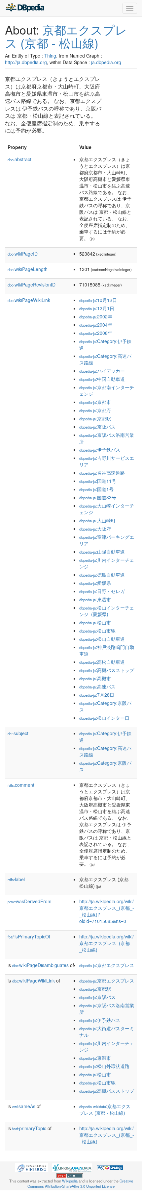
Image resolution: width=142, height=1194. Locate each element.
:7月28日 (96, 694)
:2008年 (95, 333)
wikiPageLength (28, 269)
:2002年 (95, 316)
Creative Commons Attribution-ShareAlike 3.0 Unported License (80, 1183)
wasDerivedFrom (30, 901)
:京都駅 (95, 418)
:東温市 (95, 599)
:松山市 (95, 622)
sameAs (23, 1106)
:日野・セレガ (102, 591)
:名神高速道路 (102, 472)
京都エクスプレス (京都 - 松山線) (66, 36)
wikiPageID (23, 253)
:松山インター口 (104, 717)
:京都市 (95, 402)
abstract (19, 159)
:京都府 (95, 410)
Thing (50, 55)
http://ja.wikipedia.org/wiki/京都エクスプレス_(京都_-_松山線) (106, 943)
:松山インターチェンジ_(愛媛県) (106, 610)
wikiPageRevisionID (31, 284)
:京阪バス (97, 426)
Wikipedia (70, 1180)
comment (21, 785)
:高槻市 (95, 678)
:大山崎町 (97, 520)
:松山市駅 (97, 630)
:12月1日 (96, 308)
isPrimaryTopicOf (29, 936)
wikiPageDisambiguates (40, 965)
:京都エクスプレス (106, 965)
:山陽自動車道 (102, 551)
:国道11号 (97, 481)
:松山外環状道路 (104, 1066)
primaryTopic (29, 1128)
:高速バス (97, 686)
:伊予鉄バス (99, 449)
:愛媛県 (95, 583)
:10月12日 (98, 300)
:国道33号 (97, 497)
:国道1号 (96, 489)
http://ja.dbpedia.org (26, 62)
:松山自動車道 (102, 638)
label (16, 879)
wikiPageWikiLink (29, 300)
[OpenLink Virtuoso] (31, 1167)
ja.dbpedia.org (106, 62)
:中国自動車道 (102, 379)
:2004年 (95, 324)
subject (18, 733)
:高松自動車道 (102, 662)
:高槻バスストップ (106, 670)
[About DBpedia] (25, 8)
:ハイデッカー (102, 370)
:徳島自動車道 (102, 574)
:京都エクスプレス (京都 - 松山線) (104, 1109)
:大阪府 (95, 528)
